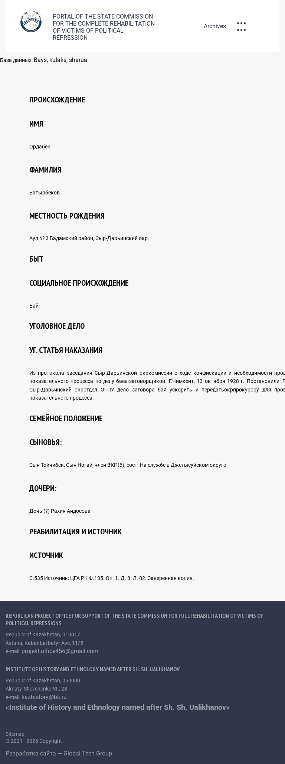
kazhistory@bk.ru (44, 697)
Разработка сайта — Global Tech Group (60, 753)
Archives (215, 26)
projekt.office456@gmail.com (60, 651)
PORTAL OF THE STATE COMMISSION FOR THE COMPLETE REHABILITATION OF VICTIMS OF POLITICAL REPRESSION (104, 27)
